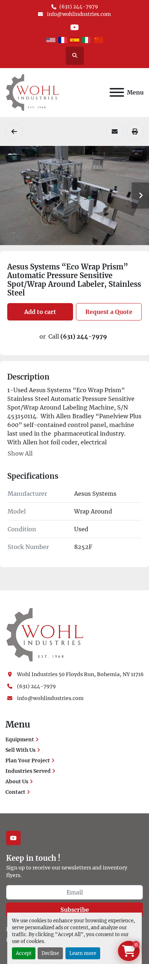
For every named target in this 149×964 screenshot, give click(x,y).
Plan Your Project (27, 760)
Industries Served (28, 771)
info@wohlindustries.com (78, 14)
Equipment (19, 739)
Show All (20, 453)
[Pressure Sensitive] (14, 131)
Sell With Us (20, 750)
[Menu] (117, 92)
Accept (23, 953)
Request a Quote (108, 311)
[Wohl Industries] (44, 634)
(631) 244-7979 (78, 7)
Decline (50, 953)
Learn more (82, 953)
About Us (16, 781)
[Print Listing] (135, 131)
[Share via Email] (114, 131)
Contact (15, 792)
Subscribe (74, 909)
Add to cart (40, 311)
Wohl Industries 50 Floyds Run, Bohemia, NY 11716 (80, 674)
